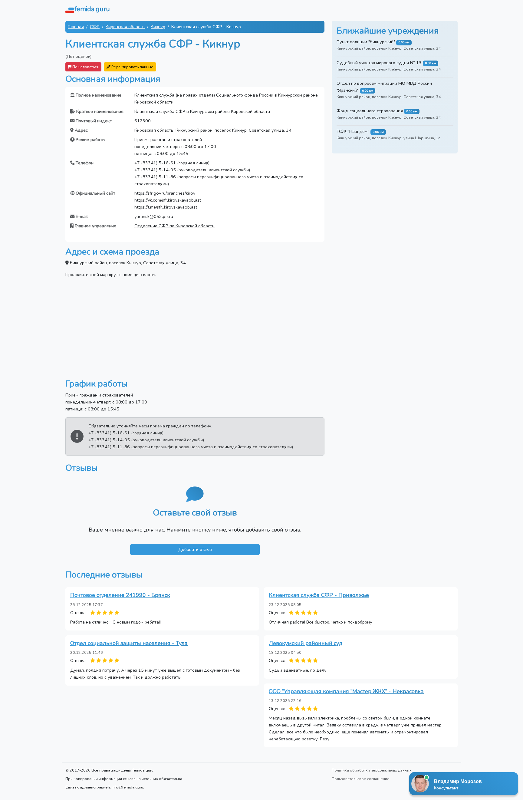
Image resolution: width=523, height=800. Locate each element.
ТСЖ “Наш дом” (353, 131)
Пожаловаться (85, 66)
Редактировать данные (131, 66)
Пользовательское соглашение (361, 778)
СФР (95, 27)
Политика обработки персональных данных (372, 770)
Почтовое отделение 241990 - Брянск (120, 595)
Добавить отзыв (195, 549)
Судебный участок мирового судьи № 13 (379, 63)
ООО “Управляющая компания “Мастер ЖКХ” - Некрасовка (346, 691)
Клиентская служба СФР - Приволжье (319, 595)
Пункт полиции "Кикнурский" (366, 42)
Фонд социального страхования (370, 111)
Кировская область (125, 27)
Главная (76, 27)
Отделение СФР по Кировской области (174, 226)
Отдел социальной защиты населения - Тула (129, 643)
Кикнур (158, 27)
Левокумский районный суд (305, 643)
